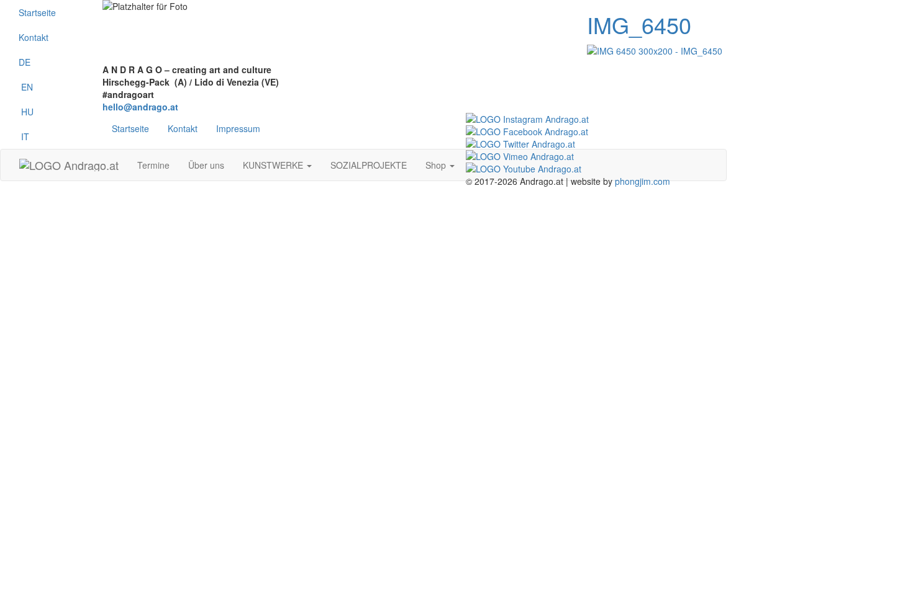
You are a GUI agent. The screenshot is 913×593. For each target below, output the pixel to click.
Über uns (206, 165)
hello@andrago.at (140, 106)
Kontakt (33, 37)
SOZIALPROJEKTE (368, 165)
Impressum (238, 128)
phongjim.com (642, 181)
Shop (436, 165)
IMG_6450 (639, 24)
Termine (153, 165)
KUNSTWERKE (274, 165)
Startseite (37, 12)
